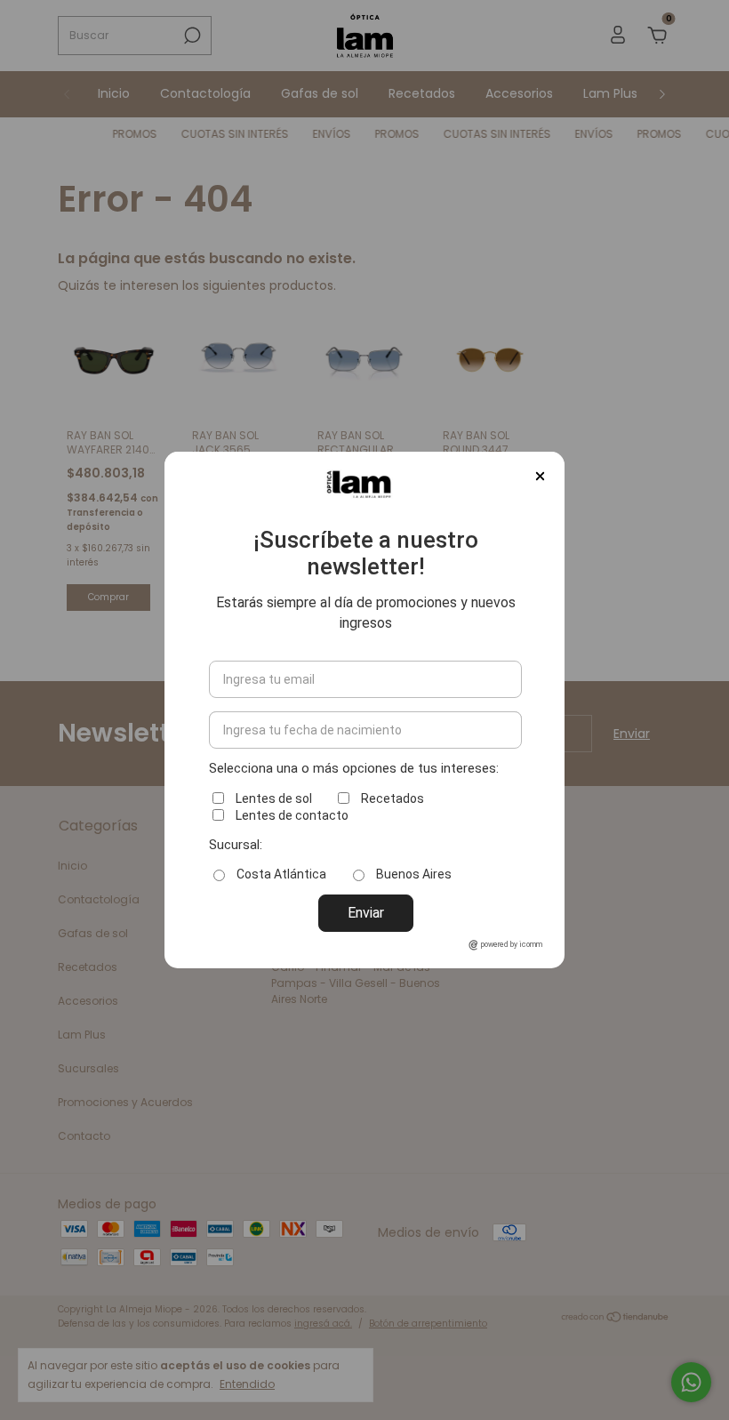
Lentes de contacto (292, 815)
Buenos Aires (414, 874)
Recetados (392, 798)
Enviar (366, 912)
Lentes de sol (274, 798)
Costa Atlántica (281, 874)
